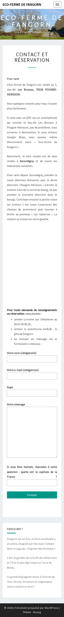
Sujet (10, 387)
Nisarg (37, 612)
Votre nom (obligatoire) (21, 353)
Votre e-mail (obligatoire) (23, 370)
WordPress (51, 607)
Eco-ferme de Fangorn (22, 4)
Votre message (16, 404)
